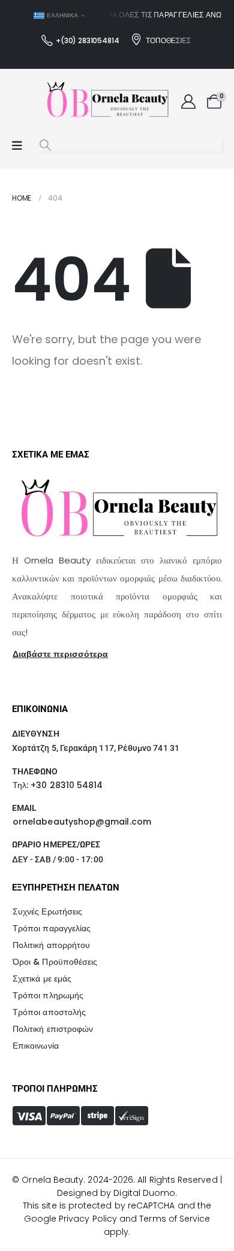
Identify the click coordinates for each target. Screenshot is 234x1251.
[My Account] (188, 102)
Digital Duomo (144, 1193)
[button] (45, 146)
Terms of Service (174, 1219)
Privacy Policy (88, 1219)
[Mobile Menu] (17, 146)
